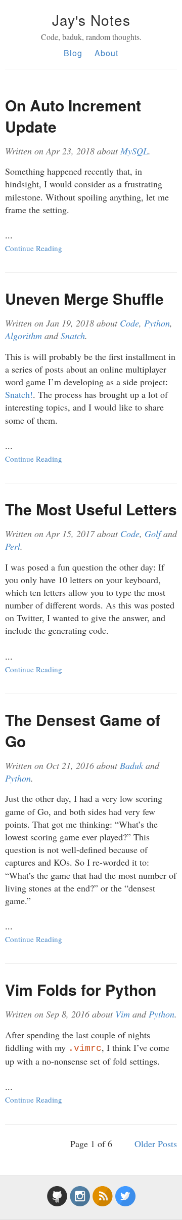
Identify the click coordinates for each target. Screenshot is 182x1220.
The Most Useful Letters (91, 509)
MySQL (134, 151)
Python (157, 323)
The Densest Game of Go (82, 730)
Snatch (73, 336)
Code (129, 323)
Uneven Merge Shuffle (84, 298)
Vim (122, 1014)
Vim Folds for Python (80, 989)
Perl (12, 546)
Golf (153, 533)
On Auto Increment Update (73, 115)
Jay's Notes (91, 20)
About (106, 53)
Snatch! (19, 394)
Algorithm (23, 336)
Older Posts (155, 1143)
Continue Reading (33, 248)
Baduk (131, 765)
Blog (73, 53)
